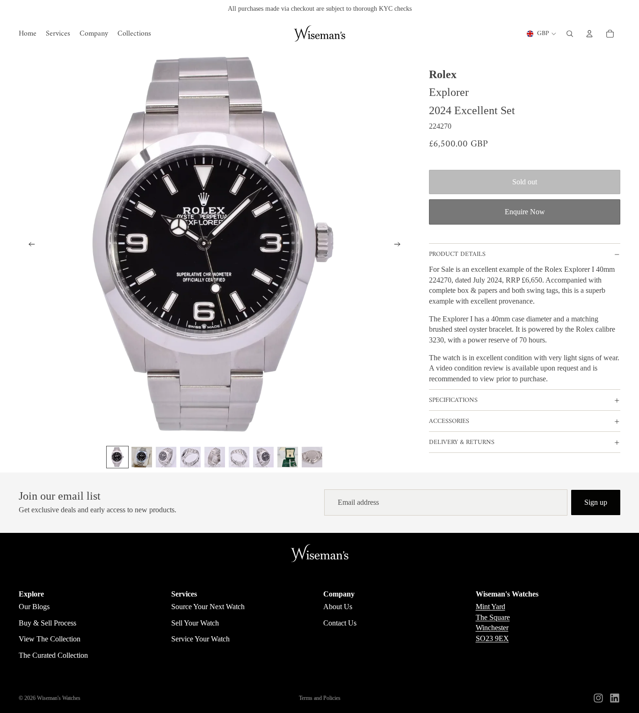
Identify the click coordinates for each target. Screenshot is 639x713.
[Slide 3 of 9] (166, 457)
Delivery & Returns (461, 442)
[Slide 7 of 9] (263, 457)
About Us (337, 607)
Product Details (457, 254)
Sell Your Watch (195, 623)
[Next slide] (400, 245)
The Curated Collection (53, 655)
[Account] (589, 33)
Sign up (595, 502)
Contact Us (339, 623)
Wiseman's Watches (58, 698)
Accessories (449, 421)
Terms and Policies (320, 698)
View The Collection (49, 639)
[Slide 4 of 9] (190, 457)
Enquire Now (525, 212)
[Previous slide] (29, 245)
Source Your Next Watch (208, 607)
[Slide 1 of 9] (117, 457)
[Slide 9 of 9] (312, 457)
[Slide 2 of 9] (141, 457)
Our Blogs (34, 607)
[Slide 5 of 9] (214, 457)
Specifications (453, 400)
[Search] (569, 33)
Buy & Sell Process (47, 623)
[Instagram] (598, 698)
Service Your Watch (200, 639)
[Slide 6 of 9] (239, 457)
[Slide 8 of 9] (287, 457)
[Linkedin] (614, 698)
